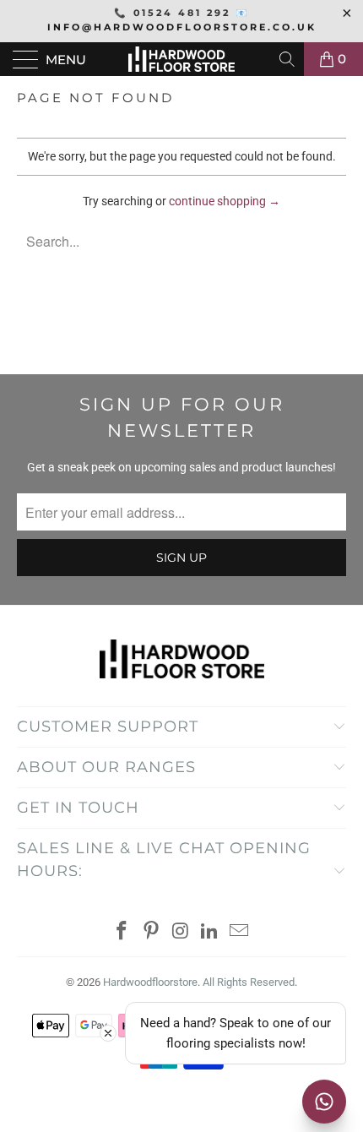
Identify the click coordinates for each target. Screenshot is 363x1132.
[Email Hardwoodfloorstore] (239, 932)
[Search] (288, 59)
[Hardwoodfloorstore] (182, 59)
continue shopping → (224, 201)
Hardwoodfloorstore (150, 982)
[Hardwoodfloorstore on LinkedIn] (210, 932)
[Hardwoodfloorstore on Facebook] (122, 932)
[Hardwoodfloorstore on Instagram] (180, 932)
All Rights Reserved (249, 982)
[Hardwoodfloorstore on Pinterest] (151, 932)
